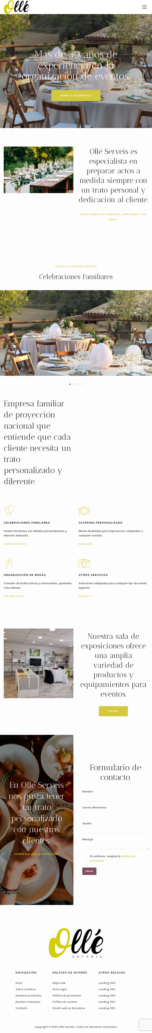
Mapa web (59, 983)
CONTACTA (85, 596)
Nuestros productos (28, 995)
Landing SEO (106, 983)
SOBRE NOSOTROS (15, 544)
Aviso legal (59, 989)
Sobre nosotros (26, 989)
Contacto (21, 1008)
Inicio (19, 983)
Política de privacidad (66, 995)
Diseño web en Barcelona (68, 1008)
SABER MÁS (86, 544)
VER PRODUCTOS (14, 596)
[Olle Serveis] (76, 943)
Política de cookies (64, 1002)
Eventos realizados (28, 1002)
